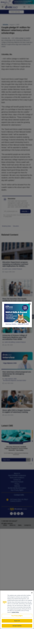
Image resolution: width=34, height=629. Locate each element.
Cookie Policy (15, 612)
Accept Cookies (17, 625)
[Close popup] (29, 304)
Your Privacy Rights (16, 615)
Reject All (17, 621)
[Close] (32, 593)
